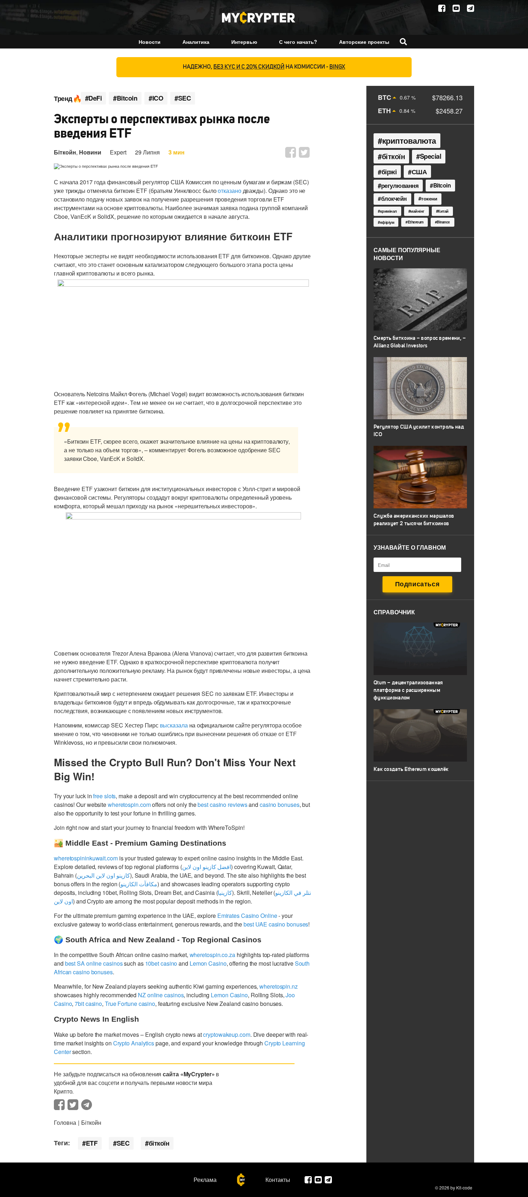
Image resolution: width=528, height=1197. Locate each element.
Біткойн (65, 152)
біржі (389, 171)
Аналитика (195, 41)
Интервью (244, 41)
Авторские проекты (364, 41)
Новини (90, 152)
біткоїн (159, 1143)
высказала (174, 725)
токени (429, 198)
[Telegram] (470, 8)
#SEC (183, 98)
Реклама (205, 1180)
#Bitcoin (125, 98)
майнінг (417, 211)
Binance (443, 222)
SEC (123, 1143)
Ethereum (415, 222)
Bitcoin (442, 185)
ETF (92, 1143)
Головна (65, 1122)
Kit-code (464, 1187)
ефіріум (387, 222)
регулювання (400, 185)
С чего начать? (298, 41)
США (419, 171)
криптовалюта (409, 140)
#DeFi (93, 98)
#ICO (156, 98)
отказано (229, 190)
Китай (443, 211)
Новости (150, 41)
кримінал (388, 211)
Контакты (277, 1180)
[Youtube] (456, 8)
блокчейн (394, 199)
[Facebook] (441, 8)
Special (430, 156)
